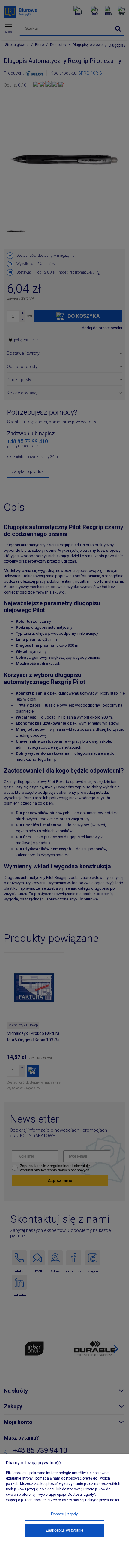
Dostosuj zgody (64, 1514)
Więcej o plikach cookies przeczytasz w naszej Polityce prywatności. (63, 1500)
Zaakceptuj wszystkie (64, 1530)
